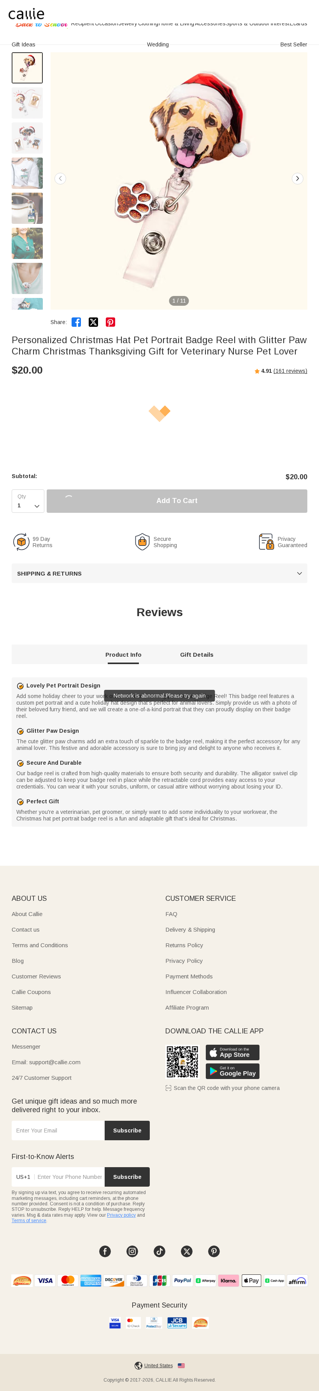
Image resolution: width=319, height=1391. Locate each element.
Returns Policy (184, 945)
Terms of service (29, 1220)
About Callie (27, 914)
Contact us (26, 929)
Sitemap (22, 1007)
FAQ (171, 914)
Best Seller (293, 44)
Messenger (26, 1046)
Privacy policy (121, 1215)
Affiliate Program (187, 1007)
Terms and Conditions (40, 945)
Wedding (158, 44)
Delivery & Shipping (190, 929)
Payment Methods (189, 976)
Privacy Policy (184, 960)
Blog (18, 960)
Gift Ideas (23, 44)
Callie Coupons (31, 992)
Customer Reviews (36, 976)
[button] (297, 178)
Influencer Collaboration (196, 992)
